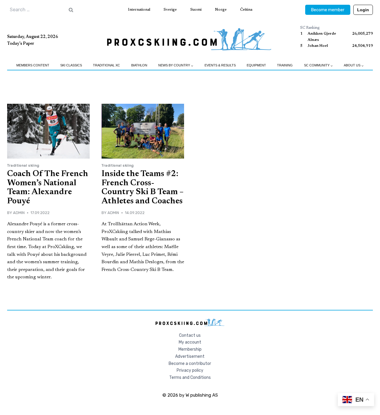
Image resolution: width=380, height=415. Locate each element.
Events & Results (220, 65)
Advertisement (190, 356)
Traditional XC (106, 65)
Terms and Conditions (190, 377)
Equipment (256, 65)
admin (19, 212)
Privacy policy (190, 370)
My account (190, 342)
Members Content (32, 65)
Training (285, 65)
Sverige (170, 10)
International (139, 10)
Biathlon (139, 65)
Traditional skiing (23, 165)
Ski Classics (71, 65)
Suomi (196, 10)
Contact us (190, 335)
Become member (327, 9)
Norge (221, 10)
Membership (190, 349)
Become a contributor (190, 363)
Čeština (246, 10)
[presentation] (48, 131)
